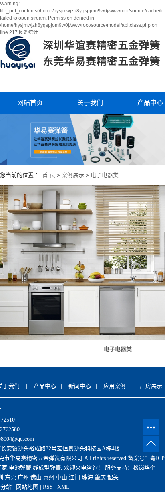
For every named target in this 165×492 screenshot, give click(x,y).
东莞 (10, 477)
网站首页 (30, 102)
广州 (23, 477)
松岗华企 (144, 468)
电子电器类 (105, 175)
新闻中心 (79, 386)
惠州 (48, 477)
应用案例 (114, 386)
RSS (48, 487)
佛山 (36, 477)
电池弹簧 (20, 468)
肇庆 (100, 477)
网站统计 (28, 32)
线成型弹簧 (47, 468)
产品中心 (45, 386)
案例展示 (73, 175)
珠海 (87, 477)
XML (63, 487)
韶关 (113, 477)
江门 (74, 477)
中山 (61, 477)
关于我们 (90, 102)
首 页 (48, 175)
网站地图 (27, 487)
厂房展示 (151, 386)
